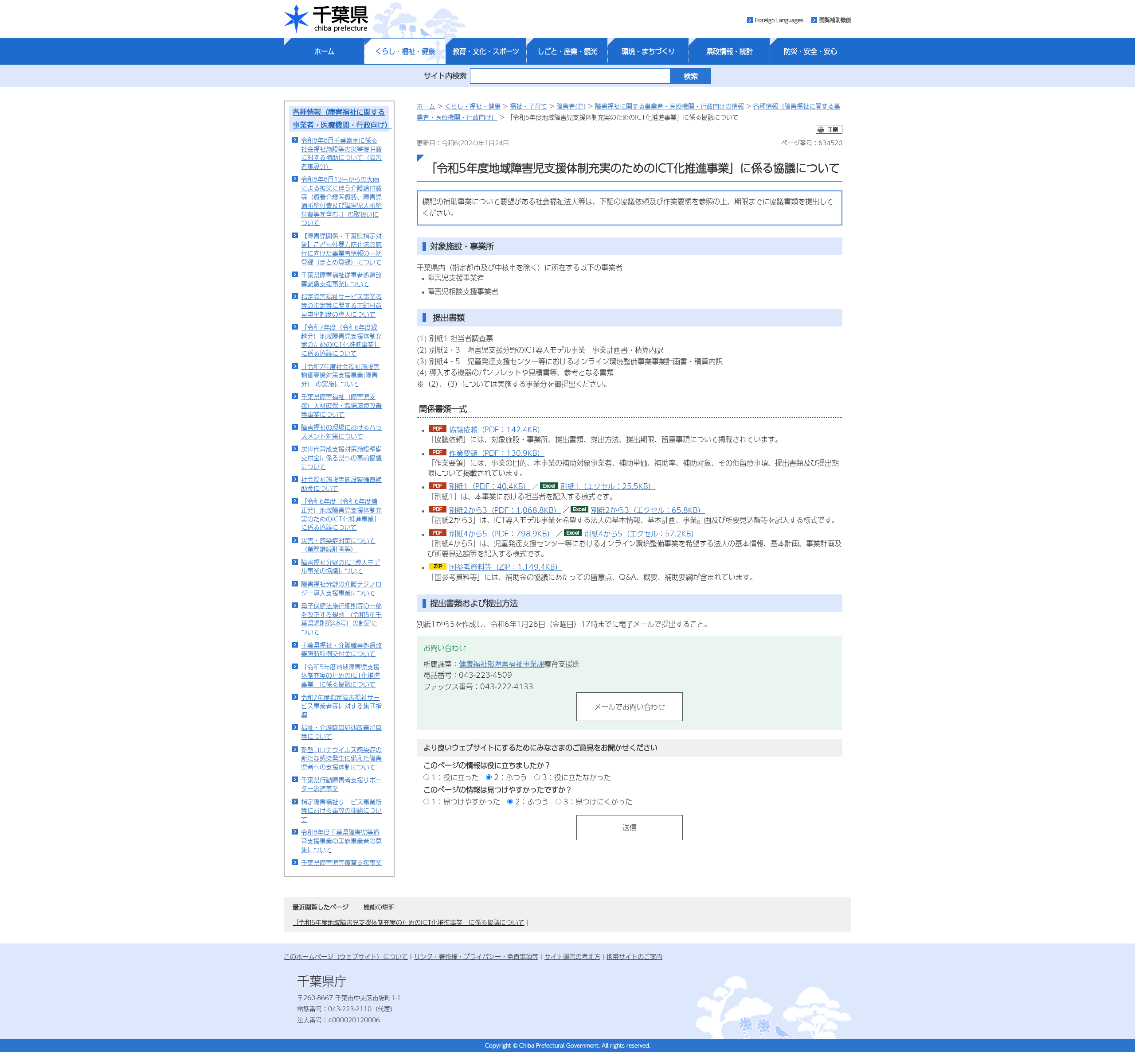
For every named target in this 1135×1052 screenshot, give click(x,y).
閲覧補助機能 (835, 20)
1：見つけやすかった (465, 801)
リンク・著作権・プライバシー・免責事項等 (476, 956)
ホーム (324, 51)
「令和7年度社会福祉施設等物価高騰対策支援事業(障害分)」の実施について (340, 374)
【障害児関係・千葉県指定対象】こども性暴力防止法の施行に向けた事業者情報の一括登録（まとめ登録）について (341, 249)
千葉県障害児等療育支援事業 (341, 862)
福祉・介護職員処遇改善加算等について (341, 731)
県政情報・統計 (729, 51)
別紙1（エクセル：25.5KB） (607, 486)
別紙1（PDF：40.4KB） (489, 486)
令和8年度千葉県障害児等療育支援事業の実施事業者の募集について (341, 840)
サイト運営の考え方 (572, 956)
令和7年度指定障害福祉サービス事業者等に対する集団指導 (341, 705)
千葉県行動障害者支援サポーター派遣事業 (341, 784)
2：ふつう (510, 777)
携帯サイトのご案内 (634, 956)
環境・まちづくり (648, 51)
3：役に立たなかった (576, 777)
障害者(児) (571, 106)
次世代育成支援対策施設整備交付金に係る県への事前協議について (341, 457)
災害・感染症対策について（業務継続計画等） (338, 545)
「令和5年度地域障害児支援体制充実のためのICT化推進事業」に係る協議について (340, 675)
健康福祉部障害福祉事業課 (501, 663)
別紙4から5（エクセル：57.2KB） (641, 533)
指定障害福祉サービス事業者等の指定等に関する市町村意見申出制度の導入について (341, 304)
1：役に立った (455, 777)
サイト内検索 (445, 75)
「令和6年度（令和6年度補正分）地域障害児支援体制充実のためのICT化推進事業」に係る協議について (341, 514)
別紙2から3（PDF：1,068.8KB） (505, 510)
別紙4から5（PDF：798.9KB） (501, 533)
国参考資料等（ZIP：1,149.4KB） (505, 566)
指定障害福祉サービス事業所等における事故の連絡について (341, 810)
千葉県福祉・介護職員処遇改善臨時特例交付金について (341, 649)
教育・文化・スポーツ (486, 51)
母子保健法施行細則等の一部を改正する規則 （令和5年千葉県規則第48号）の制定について (341, 619)
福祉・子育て (528, 106)
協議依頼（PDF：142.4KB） (496, 429)
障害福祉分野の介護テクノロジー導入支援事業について (341, 588)
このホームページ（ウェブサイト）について (346, 956)
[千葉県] (326, 19)
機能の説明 (379, 907)
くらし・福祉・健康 (405, 51)
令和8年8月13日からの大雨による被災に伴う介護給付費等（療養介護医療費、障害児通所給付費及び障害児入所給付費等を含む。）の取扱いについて (341, 200)
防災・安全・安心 (810, 51)
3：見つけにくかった (598, 801)
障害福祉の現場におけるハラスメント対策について (341, 431)
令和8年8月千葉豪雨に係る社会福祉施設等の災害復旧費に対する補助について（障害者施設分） (341, 153)
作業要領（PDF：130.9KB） (496, 452)
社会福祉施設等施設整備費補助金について (341, 483)
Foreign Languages (779, 20)
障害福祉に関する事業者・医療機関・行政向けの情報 (669, 106)
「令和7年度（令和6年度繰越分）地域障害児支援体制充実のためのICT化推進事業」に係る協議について (341, 340)
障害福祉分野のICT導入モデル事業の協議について (340, 566)
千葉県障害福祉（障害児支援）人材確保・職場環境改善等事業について (341, 405)
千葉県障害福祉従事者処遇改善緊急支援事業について (341, 279)
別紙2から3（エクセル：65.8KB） (648, 510)
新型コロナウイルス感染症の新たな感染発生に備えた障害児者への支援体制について (341, 758)
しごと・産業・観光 (567, 51)
